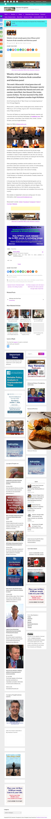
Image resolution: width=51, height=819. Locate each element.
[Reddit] (30, 49)
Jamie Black (32, 280)
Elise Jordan (23, 280)
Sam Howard (9, 281)
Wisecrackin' (30, 281)
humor (28, 280)
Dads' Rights (14, 25)
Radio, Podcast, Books (10, 17)
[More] (36, 49)
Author (8, 248)
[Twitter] (15, 49)
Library (20, 14)
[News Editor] (10, 255)
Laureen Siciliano (39, 280)
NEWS (36, 481)
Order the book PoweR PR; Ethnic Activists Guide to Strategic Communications (35, 540)
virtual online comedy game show (20, 281)
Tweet (19, 264)
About (6, 14)
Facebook (26, 202)
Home (24, 1)
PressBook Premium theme (41, 817)
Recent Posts (13, 248)
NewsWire (40, 275)
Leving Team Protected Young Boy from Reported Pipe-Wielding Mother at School (29, 22)
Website (15, 204)
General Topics (30, 275)
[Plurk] (13, 49)
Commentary (12, 300)
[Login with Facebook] (8, 346)
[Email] (23, 49)
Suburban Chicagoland (22, 7)
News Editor (20, 43)
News (28, 1)
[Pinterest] (28, 49)
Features (44, 1)
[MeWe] (10, 49)
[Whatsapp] (18, 49)
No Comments (28, 43)
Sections (13, 14)
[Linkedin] (20, 49)
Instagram (32, 202)
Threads (30, 627)
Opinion (32, 1)
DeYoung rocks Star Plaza (15, 298)
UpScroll (30, 625)
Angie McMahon (11, 280)
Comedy (14, 275)
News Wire (19, 17)
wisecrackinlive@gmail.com (24, 197)
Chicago (10, 275)
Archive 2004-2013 (38, 17)
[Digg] (33, 49)
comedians (18, 280)
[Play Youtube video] (36, 562)
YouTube (9, 204)
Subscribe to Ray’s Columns (40, 4)
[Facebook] (8, 49)
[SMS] (25, 49)
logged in (15, 342)
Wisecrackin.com (21, 124)
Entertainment (38, 1)
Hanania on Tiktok (28, 17)
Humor (35, 275)
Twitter (21, 202)
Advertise (31, 4)
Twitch (38, 202)
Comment (42, 14)
